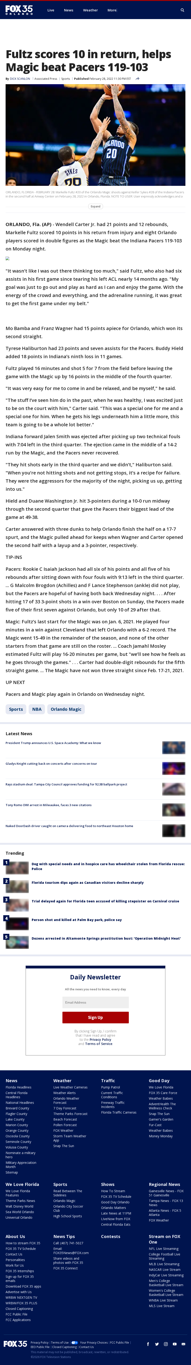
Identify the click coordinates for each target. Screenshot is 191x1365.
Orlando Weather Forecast (66, 1100)
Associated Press (45, 79)
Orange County (17, 1130)
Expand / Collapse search (182, 10)
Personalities (15, 1260)
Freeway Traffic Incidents (113, 1104)
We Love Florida (161, 1087)
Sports (65, 79)
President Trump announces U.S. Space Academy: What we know (53, 743)
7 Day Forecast (64, 1108)
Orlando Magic (66, 709)
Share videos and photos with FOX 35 (68, 1260)
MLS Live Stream (161, 1306)
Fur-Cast (155, 1125)
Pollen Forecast (65, 1125)
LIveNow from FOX (115, 1219)
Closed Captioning (19, 1308)
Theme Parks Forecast (70, 1113)
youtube (174, 1344)
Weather (62, 1080)
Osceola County (18, 1136)
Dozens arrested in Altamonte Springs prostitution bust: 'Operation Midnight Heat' (106, 938)
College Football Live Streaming (164, 1256)
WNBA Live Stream (163, 1300)
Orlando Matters (113, 1207)
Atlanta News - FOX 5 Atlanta (165, 1212)
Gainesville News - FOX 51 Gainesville (166, 1193)
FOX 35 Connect (65, 1268)
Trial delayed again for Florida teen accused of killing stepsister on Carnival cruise (105, 901)
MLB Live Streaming (164, 1264)
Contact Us (14, 1254)
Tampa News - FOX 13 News (166, 1202)
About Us (15, 1236)
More (112, 10)
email (183, 1344)
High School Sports (67, 1216)
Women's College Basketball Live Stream (166, 1292)
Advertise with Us (19, 1292)
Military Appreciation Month (21, 1164)
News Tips (64, 1236)
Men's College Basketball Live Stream (166, 1282)
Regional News (164, 1184)
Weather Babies (161, 1098)
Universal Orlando (19, 1217)
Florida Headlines (18, 1087)
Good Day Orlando (115, 1202)
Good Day (159, 1080)
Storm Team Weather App (69, 1138)
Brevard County (17, 1108)
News (11, 1080)
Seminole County (18, 1141)
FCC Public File (16, 1314)
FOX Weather (63, 1130)
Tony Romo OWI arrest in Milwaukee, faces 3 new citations (49, 805)
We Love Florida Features (18, 1193)
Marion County (17, 1125)
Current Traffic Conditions (112, 1095)
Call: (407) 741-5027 (68, 1243)
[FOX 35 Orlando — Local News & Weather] (21, 10)
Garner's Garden (161, 1119)
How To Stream (113, 1191)
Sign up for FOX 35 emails (20, 1278)
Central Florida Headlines (16, 1095)
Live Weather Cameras (70, 1087)
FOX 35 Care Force (163, 1093)
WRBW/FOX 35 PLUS (21, 1303)
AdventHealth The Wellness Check (162, 1106)
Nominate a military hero (20, 1155)
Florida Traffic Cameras (118, 1112)
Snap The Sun (63, 1146)
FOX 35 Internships (20, 1271)
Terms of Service (98, 1043)
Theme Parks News (20, 1200)
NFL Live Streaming (163, 1248)
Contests (110, 1236)
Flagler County (16, 1113)
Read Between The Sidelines (67, 1193)
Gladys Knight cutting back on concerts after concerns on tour (51, 763)
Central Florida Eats (115, 1224)
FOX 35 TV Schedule (116, 1196)
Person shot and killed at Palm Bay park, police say (77, 920)
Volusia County (17, 1147)
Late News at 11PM (116, 1213)
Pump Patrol (110, 1087)
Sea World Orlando (20, 1212)
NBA (36, 709)
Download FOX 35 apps (23, 1286)
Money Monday (161, 1136)
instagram (166, 1344)
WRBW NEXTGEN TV (21, 1297)
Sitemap (12, 1172)
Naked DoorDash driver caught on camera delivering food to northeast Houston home (69, 826)
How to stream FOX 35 (23, 1243)
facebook (148, 1344)
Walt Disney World (19, 1206)
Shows (107, 1184)
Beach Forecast (65, 1119)
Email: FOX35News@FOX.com (71, 1250)
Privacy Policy (100, 1039)
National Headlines (20, 1102)
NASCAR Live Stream (165, 1269)
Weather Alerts (64, 1093)
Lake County (15, 1119)
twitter (157, 1344)
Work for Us (15, 1265)
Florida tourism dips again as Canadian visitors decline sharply (88, 882)
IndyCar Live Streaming (166, 1275)
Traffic (108, 1080)
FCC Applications (18, 1320)
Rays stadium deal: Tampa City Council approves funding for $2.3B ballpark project (66, 784)
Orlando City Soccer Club (68, 1208)
